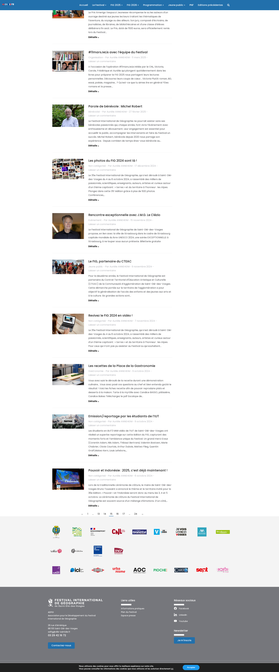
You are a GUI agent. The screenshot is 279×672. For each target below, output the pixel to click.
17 (124, 514)
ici (172, 668)
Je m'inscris (184, 640)
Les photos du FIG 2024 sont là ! (112, 161)
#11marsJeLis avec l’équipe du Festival (118, 52)
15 (111, 514)
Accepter (191, 667)
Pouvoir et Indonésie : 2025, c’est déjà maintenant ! (127, 470)
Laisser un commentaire (102, 61)
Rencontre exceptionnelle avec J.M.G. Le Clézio (124, 215)
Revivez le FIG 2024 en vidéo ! (110, 315)
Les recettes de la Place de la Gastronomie (121, 366)
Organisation (95, 57)
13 (99, 514)
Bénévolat (94, 111)
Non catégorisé (97, 166)
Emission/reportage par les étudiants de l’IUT (123, 416)
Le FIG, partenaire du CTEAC (110, 261)
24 (135, 514)
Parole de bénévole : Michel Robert (115, 106)
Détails (92, 37)
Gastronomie (95, 371)
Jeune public (95, 266)
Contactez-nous (61, 645)
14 (105, 514)
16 (117, 514)
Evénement (95, 220)
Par (117, 57)
